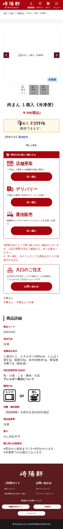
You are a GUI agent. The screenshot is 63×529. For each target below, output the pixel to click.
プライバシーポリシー (44, 494)
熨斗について (9, 489)
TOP (5, 13)
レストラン (31, 513)
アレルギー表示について (19, 379)
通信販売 (23, 136)
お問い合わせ (44, 483)
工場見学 (47, 507)
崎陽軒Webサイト (16, 507)
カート (48, 7)
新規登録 (30, 7)
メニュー (56, 7)
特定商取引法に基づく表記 (14, 494)
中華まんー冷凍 (25, 302)
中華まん (20, 13)
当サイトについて (43, 489)
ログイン (39, 7)
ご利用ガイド (12, 483)
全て (12, 13)
